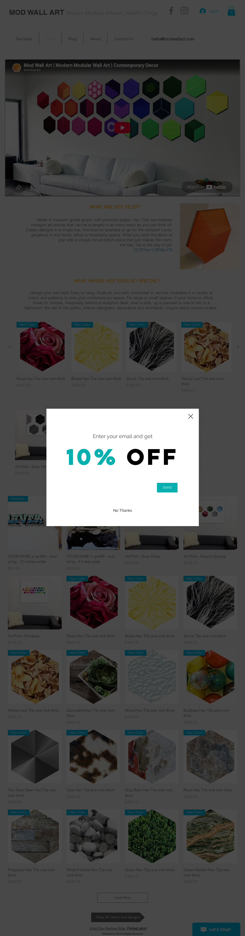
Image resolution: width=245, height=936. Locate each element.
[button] (122, 510)
